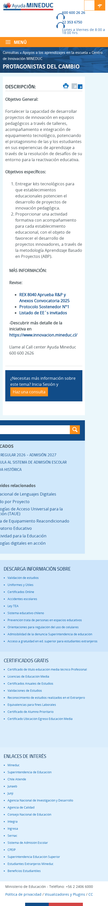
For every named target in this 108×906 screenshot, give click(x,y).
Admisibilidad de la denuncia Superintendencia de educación (50, 634)
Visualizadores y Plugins (65, 894)
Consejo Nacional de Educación (29, 814)
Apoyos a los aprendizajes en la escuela (55, 52)
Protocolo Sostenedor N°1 (44, 306)
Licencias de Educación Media (28, 676)
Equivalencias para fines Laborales (32, 705)
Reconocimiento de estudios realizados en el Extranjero (46, 697)
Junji (10, 793)
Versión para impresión (66, 86)
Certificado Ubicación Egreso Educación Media (40, 719)
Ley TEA (13, 606)
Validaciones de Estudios (25, 690)
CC (90, 894)
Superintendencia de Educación (29, 772)
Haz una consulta (29, 392)
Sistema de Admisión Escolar (28, 843)
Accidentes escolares (22, 599)
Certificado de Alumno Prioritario (30, 712)
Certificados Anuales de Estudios (30, 683)
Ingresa (13, 828)
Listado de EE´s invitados (43, 313)
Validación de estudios (23, 578)
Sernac (12, 835)
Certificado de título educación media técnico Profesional (47, 669)
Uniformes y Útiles (20, 585)
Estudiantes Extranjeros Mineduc (30, 864)
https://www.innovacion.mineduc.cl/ (43, 335)
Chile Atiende (17, 779)
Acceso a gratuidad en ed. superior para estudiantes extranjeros (52, 641)
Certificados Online (21, 592)
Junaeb (12, 786)
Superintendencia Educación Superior (34, 857)
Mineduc (14, 765)
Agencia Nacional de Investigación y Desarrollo (40, 800)
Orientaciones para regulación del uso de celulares (43, 627)
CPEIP (12, 850)
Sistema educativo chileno (26, 613)
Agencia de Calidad (21, 807)
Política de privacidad (23, 894)
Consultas (11, 52)
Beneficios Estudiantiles (24, 871)
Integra (13, 821)
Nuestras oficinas (100, 5)
